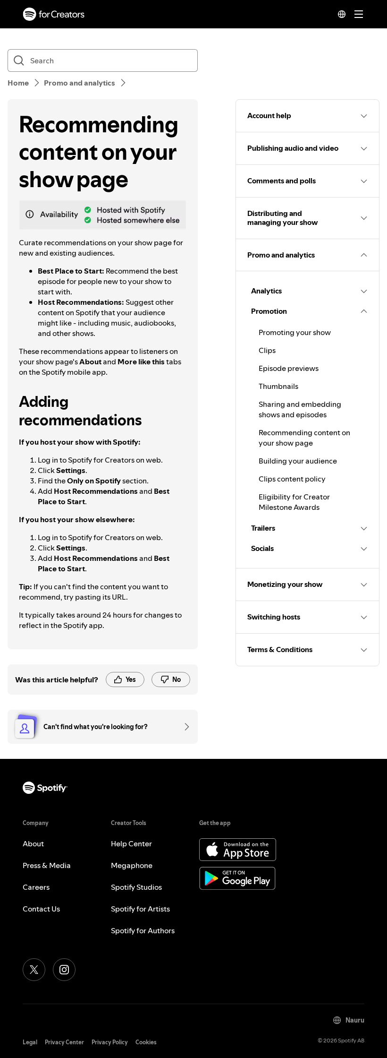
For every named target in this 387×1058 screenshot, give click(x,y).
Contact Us (41, 908)
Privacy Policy (110, 1042)
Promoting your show (295, 332)
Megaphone (131, 865)
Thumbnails (278, 386)
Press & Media (47, 865)
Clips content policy (292, 478)
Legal (30, 1042)
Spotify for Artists (140, 908)
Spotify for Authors (143, 930)
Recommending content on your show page (304, 437)
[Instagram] (64, 969)
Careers (36, 887)
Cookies (146, 1042)
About (33, 843)
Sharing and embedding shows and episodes (300, 409)
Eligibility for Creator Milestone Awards (294, 501)
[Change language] (341, 14)
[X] (34, 969)
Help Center (131, 843)
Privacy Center (64, 1042)
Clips (267, 350)
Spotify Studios (136, 887)
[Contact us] (183, 726)
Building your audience (298, 461)
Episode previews (289, 368)
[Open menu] (358, 14)
